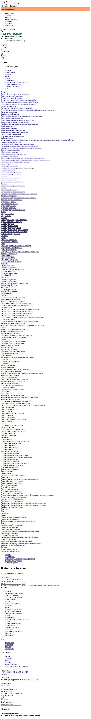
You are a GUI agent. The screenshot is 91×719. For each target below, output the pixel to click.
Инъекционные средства (10, 299)
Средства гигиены (8, 319)
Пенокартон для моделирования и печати (16, 108)
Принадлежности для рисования (13, 341)
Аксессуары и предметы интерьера (14, 220)
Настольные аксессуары (10, 178)
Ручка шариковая (7, 407)
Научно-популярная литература (13, 192)
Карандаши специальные (10, 529)
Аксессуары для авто (9, 485)
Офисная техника (7, 256)
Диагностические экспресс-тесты (13, 297)
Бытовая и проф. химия (14, 593)
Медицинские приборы (10, 375)
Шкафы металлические (9, 242)
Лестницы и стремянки (10, 533)
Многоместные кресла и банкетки (14, 232)
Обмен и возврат (11, 19)
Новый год (5, 278)
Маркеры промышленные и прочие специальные (19, 397)
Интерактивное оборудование (12, 499)
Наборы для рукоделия (9, 459)
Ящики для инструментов (11, 551)
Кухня (3, 515)
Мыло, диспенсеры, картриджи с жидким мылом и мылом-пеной (25, 160)
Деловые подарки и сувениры (12, 270)
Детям (7, 621)
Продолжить (5, 577)
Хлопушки (5, 288)
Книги (7, 601)
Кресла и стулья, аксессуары (11, 222)
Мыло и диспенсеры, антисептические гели (17, 120)
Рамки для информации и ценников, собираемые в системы (23, 505)
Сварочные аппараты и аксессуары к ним (16, 541)
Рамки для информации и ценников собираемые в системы (23, 503)
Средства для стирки (9, 128)
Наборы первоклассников (10, 333)
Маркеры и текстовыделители (12, 395)
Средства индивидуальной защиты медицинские (19, 321)
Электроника (10, 80)
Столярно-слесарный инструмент (13, 545)
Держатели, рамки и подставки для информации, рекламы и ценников (27, 495)
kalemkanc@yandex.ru (9, 689)
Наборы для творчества (10, 461)
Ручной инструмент (8, 539)
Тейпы (3, 212)
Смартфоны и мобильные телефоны (14, 379)
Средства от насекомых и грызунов (14, 132)
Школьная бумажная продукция (13, 351)
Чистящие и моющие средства (12, 136)
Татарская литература (9, 196)
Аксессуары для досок (9, 489)
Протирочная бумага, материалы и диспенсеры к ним (21, 148)
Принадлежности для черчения (13, 343)
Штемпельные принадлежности (13, 186)
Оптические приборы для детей (13, 431)
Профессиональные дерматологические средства (19, 124)
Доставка (8, 15)
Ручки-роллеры (7, 421)
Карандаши (5, 393)
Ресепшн (4, 236)
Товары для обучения (9, 349)
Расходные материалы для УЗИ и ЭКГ (15, 315)
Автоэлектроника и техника (11, 483)
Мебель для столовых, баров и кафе (14, 230)
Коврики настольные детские (12, 331)
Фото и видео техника (9, 383)
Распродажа (9, 635)
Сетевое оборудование (13, 561)
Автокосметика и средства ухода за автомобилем (19, 479)
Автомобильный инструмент (12, 481)
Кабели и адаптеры (8, 365)
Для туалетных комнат (13, 597)
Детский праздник (8, 272)
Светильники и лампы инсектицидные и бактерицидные (22, 317)
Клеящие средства (8, 170)
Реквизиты (9, 649)
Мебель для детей (7, 224)
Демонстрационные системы (12, 493)
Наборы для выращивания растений (14, 455)
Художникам (6, 473)
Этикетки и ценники (9, 112)
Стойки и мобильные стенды (12, 507)
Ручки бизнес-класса (9, 409)
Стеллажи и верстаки (9, 240)
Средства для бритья (8, 208)
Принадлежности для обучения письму (16, 403)
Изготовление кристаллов (11, 443)
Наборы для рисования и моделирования (16, 457)
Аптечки (4, 295)
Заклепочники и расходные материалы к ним (18, 521)
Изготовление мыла (8, 445)
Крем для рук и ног (8, 206)
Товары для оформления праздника (14, 284)
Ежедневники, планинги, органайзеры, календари (20, 252)
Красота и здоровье (12, 603)
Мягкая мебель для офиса (10, 234)
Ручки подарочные (8, 417)
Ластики (4, 176)
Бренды (8, 633)
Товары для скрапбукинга (10, 469)
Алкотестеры (6, 293)
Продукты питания (8, 258)
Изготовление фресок (9, 449)
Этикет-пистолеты (8, 266)
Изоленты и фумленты (9, 527)
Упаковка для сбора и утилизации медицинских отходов (22, 325)
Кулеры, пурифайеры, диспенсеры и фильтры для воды (22, 373)
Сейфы (3, 238)
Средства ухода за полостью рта (13, 210)
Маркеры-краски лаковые (10, 399)
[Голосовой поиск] (3, 43)
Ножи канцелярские (8, 180)
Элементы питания (8, 387)
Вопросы (8, 23)
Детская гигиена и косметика (12, 425)
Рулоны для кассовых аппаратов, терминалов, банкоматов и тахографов (28, 110)
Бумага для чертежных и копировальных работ (19, 100)
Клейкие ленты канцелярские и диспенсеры (17, 168)
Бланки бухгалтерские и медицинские (15, 94)
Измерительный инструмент (12, 525)
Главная (8, 555)
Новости (8, 21)
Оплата (8, 17)
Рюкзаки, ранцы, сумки (10, 345)
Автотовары (10, 625)
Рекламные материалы (9, 260)
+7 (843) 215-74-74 (22, 672)
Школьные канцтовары (10, 353)
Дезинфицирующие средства (12, 118)
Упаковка (4, 264)
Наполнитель (6, 276)
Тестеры (4, 547)
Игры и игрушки (7, 427)
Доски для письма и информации (13, 497)
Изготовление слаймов (9, 447)
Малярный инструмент (9, 535)
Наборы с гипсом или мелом (12, 465)
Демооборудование (12, 86)
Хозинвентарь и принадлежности (13, 517)
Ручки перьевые (7, 415)
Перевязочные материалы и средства (15, 305)
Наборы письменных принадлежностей (16, 401)
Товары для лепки (8, 347)
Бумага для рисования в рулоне (13, 329)
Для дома (4, 359)
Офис (7, 76)
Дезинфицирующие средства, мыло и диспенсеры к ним (22, 158)
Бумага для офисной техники (12, 98)
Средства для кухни (8, 126)
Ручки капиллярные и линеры (12, 413)
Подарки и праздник (13, 609)
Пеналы (4, 339)
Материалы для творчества (11, 451)
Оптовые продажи (9, 9)
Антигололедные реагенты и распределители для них (21, 116)
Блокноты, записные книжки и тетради (16, 246)
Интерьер (4, 513)
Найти (4, 45)
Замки (3, 523)
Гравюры (4, 437)
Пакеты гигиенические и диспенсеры (15, 162)
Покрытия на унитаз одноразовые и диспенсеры (19, 146)
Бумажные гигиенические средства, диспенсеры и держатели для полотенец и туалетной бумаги (37, 140)
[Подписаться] (23, 583)
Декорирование (7, 439)
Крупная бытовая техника (11, 371)
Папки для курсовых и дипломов (13, 337)
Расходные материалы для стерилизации (16, 313)
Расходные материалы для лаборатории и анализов (20, 309)
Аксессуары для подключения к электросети (18, 357)
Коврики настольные (9, 254)
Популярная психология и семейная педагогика (19, 194)
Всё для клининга (12, 595)
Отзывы (8, 647)
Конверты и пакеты (8, 106)
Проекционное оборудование (12, 501)
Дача (2, 511)
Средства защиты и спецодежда (13, 130)
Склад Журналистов (13, 611)
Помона (4, 674)
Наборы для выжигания (10, 453)
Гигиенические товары (9, 204)
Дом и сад (9, 629)
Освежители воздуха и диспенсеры (14, 122)
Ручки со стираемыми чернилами (13, 419)
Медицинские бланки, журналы (13, 301)
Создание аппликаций (9, 467)
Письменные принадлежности (16, 82)
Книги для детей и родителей (12, 429)
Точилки (4, 184)
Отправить (5, 709)
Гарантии (9, 656)
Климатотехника (7, 367)
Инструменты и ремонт (14, 631)
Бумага (8, 70)
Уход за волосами (7, 214)
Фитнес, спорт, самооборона (11, 200)
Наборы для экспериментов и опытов (15, 463)
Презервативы (6, 307)
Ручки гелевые (6, 411)
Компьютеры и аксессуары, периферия (15, 369)
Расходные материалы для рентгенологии (17, 311)
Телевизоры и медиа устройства (13, 381)
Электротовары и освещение (12, 385)
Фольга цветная (7, 471)
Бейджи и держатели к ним (11, 491)
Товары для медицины (13, 613)
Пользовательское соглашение (16, 666)
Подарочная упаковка (9, 280)
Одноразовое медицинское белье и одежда (17, 303)
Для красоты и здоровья (10, 361)
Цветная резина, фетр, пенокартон (14, 475)
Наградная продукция (9, 274)
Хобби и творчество (13, 84)
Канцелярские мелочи (9, 166)
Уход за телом (6, 216)
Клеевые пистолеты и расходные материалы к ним (20, 531)
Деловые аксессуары (9, 250)
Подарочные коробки (9, 282)
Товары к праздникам (9, 286)
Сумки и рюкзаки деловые (11, 262)
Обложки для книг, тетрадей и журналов (16, 335)
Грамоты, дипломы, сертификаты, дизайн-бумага (19, 102)
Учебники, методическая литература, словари (18, 198)
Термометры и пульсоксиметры (13, 323)
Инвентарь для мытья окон (11, 142)
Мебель (8, 74)
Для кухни (5, 363)
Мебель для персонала (9, 226)
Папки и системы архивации (12, 182)
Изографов (5, 391)
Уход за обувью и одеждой (11, 134)
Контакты (9, 25)
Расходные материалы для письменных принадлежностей (23, 405)
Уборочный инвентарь (9, 152)
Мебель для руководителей (11, 228)
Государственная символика (11, 248)
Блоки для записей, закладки (12, 96)
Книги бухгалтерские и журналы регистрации (18, 104)
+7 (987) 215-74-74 (8, 29)
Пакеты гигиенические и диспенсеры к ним (17, 144)
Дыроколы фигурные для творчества (15, 441)
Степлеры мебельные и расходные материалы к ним (21, 543)
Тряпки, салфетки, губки (10, 150)
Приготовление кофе (9, 377)
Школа (7, 78)
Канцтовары (10, 72)
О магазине (9, 13)
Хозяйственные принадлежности (13, 154)
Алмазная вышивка (8, 435)
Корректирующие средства (11, 174)
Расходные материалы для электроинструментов (19, 537)
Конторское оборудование (11, 172)
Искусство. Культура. (9, 190)
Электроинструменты (9, 549)
